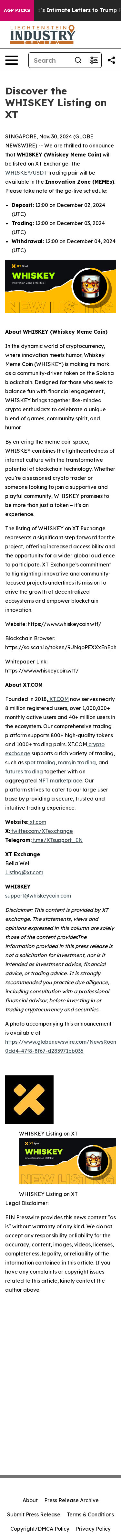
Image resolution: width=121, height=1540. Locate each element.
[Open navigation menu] (11, 60)
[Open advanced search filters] (93, 60)
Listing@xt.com (24, 872)
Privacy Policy (93, 1528)
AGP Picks (17, 10)
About (30, 1500)
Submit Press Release (33, 1514)
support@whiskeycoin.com (38, 895)
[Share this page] (111, 60)
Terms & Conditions (90, 1514)
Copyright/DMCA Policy (39, 1528)
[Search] (78, 60)
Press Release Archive (71, 1500)
